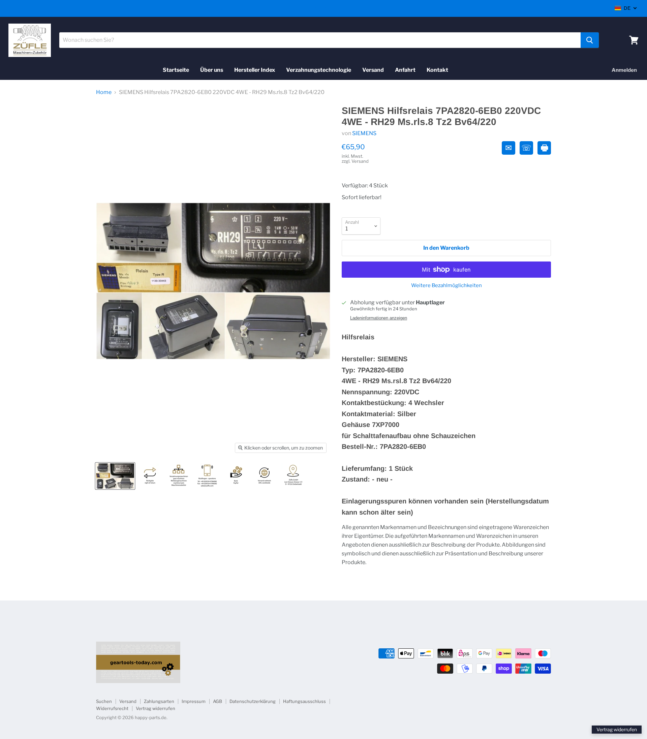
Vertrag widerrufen (155, 708)
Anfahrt (405, 70)
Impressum (194, 701)
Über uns (211, 70)
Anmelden (624, 70)
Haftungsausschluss (304, 701)
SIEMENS (364, 133)
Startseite (176, 70)
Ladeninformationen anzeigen (378, 318)
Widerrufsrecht (112, 708)
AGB (217, 701)
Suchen (104, 701)
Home (104, 92)
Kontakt (437, 70)
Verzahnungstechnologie (318, 70)
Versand (373, 70)
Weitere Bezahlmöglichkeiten (446, 285)
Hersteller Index (254, 70)
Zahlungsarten (159, 701)
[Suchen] (590, 40)
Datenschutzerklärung (252, 701)
